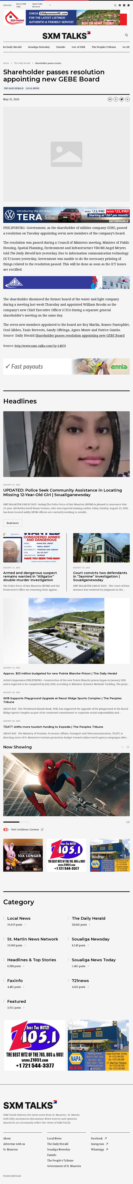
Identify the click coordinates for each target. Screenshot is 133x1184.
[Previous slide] (123, 747)
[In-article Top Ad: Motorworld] (66, 215)
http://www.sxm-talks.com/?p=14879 (40, 346)
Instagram (97, 1144)
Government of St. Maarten (64, 1166)
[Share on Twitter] (121, 99)
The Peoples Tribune (104, 47)
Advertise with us (14, 1144)
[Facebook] (120, 5)
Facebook (97, 1138)
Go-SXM (127, 47)
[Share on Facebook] (116, 99)
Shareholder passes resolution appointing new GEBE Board (80, 335)
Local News (32, 88)
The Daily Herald (11, 47)
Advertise (7, 5)
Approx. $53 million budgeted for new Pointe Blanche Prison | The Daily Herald (60, 673)
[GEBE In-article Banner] (66, 282)
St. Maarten (10, 1149)
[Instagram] (124, 5)
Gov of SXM (78, 47)
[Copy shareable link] (110, 99)
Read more (14, 523)
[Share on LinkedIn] (127, 99)
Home (6, 63)
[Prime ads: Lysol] (23, 855)
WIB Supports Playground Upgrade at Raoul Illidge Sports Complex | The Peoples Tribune (62, 700)
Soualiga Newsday (39, 47)
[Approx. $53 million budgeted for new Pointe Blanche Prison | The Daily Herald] (66, 631)
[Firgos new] (110, 855)
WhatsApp (97, 1149)
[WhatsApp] (128, 5)
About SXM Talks (21, 5)
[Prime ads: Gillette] (66, 855)
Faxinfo (60, 47)
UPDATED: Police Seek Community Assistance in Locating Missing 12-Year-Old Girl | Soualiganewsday (62, 492)
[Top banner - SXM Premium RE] (66, 17)
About (7, 1138)
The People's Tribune (60, 1160)
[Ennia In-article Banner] (66, 366)
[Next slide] (128, 747)
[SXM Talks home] (66, 35)
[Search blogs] (115, 5)
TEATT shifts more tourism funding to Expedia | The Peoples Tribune (53, 726)
